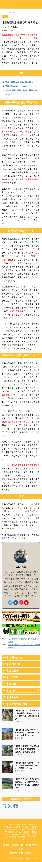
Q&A (10, 827)
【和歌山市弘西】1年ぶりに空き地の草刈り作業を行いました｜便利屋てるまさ (27, 732)
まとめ (8, 94)
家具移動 (11, 837)
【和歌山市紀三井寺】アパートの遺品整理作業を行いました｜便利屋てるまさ (27, 765)
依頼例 (16, 827)
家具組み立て (21, 837)
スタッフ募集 (13, 829)
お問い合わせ (25, 827)
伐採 (29, 834)
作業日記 (17, 824)
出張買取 (22, 839)
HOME (9, 824)
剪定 (23, 834)
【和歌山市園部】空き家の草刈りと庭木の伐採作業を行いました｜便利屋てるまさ (27, 749)
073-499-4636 (22, 853)
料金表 (24, 824)
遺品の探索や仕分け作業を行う (19, 82)
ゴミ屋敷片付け (15, 834)
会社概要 (22, 829)
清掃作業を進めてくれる (16, 86)
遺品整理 (26, 832)
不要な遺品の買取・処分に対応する (21, 90)
